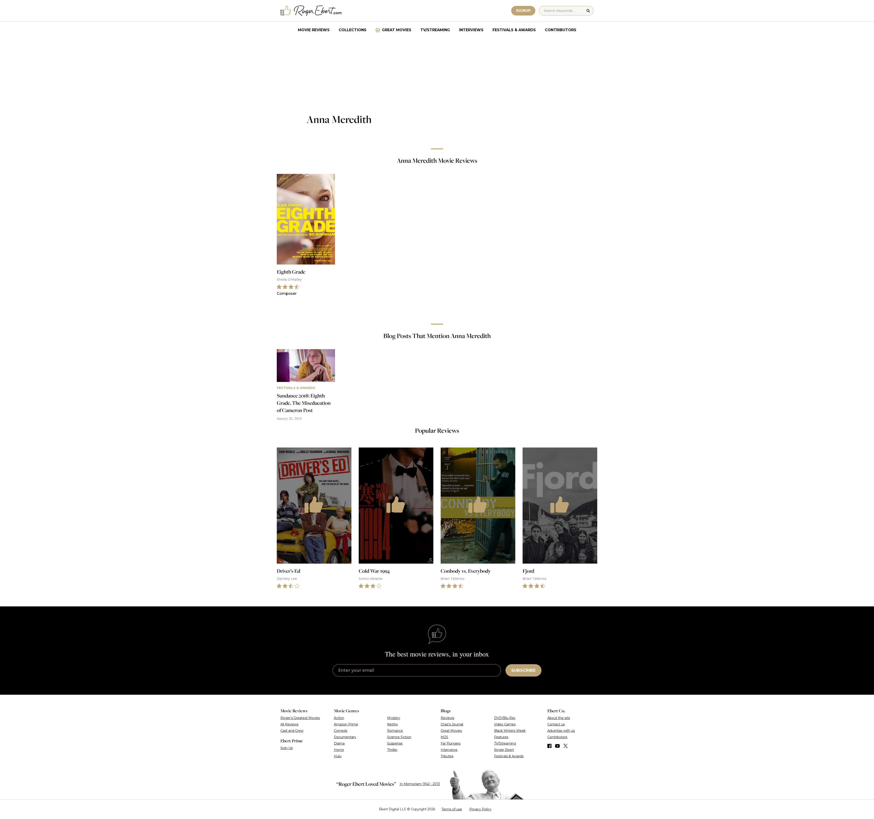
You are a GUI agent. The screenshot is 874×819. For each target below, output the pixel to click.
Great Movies (396, 30)
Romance (395, 731)
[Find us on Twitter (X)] (566, 746)
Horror (339, 750)
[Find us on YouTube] (557, 746)
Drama (339, 743)
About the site (558, 718)
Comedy (341, 731)
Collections (352, 30)
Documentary (345, 737)
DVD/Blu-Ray (505, 718)
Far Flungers (450, 743)
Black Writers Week (510, 731)
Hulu (337, 756)
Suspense (395, 743)
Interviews (471, 30)
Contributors (560, 30)
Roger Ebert (504, 750)
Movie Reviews (314, 30)
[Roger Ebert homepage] (311, 10)
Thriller (392, 750)
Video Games (505, 724)
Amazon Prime (346, 724)
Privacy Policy (480, 809)
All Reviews (289, 724)
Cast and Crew (291, 731)
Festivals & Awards (514, 30)
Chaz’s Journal (452, 724)
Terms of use (452, 809)
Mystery (393, 718)
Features (501, 737)
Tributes (447, 756)
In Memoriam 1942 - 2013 (420, 784)
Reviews (447, 718)
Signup (523, 10)
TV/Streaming (435, 30)
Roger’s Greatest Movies (300, 718)
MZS (444, 737)
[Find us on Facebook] (549, 746)
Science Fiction (399, 737)
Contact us (556, 724)
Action (339, 718)
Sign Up (286, 748)
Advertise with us (561, 731)
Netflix (392, 724)
